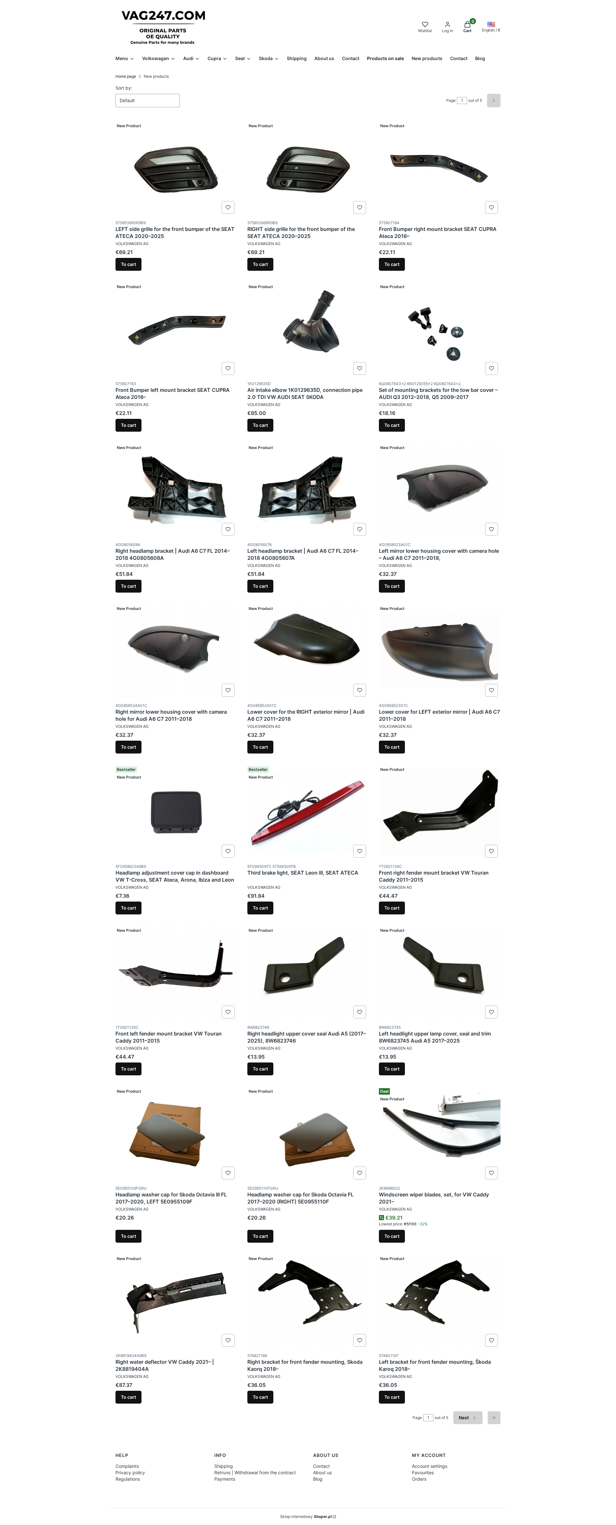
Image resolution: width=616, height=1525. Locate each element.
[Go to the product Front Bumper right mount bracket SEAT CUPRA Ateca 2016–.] (440, 168)
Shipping (223, 1466)
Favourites (423, 1472)
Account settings (429, 1466)
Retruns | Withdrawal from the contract (255, 1472)
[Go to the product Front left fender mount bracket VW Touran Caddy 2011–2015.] (176, 973)
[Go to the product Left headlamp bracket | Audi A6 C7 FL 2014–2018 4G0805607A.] (308, 490)
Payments (224, 1479)
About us (322, 1472)
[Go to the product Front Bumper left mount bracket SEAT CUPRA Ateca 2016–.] (176, 329)
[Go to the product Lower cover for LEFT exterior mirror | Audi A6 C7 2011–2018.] (440, 651)
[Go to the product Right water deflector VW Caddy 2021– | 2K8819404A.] (176, 1301)
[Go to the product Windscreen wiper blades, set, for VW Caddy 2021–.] (440, 1134)
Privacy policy (130, 1472)
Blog (317, 1479)
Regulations (128, 1479)
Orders (419, 1479)
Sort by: (124, 88)
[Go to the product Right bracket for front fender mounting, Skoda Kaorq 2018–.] (308, 1301)
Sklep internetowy (306, 1516)
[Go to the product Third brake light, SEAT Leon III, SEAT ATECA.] (308, 812)
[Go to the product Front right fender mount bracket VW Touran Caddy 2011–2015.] (440, 812)
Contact (321, 1466)
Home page (126, 76)
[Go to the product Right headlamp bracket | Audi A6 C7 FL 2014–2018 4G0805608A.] (176, 490)
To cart (128, 264)
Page (451, 100)
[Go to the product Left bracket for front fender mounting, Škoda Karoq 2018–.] (440, 1301)
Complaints (127, 1466)
